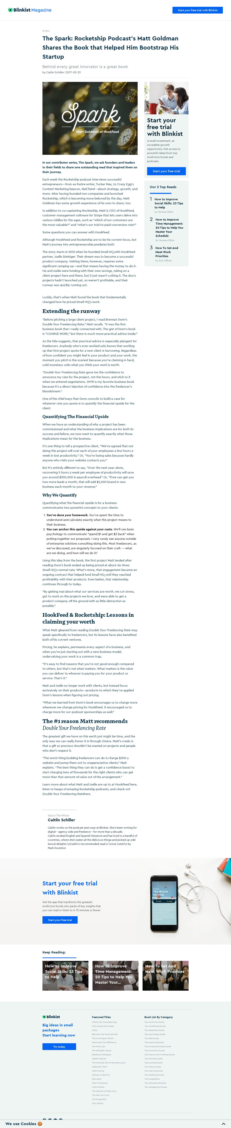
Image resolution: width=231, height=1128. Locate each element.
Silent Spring (98, 1070)
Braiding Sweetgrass (101, 1054)
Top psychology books (154, 1034)
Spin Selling (97, 1103)
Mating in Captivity (101, 1075)
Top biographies (152, 1079)
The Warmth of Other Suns (104, 1091)
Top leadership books (154, 1030)
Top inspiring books (153, 1070)
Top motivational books (155, 1083)
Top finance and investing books (159, 1054)
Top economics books (154, 1050)
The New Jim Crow (100, 1095)
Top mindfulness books (155, 1026)
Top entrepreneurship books (157, 1046)
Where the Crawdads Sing (104, 1022)
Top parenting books (154, 1042)
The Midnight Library (101, 1050)
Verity (94, 1030)
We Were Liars (98, 1046)
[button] (115, 1124)
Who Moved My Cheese (103, 1026)
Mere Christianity (100, 1083)
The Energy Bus (99, 1099)
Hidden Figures (99, 1058)
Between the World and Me (105, 1034)
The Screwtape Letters (102, 1038)
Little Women (98, 1087)
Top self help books (153, 1058)
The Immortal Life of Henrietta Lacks (108, 1062)
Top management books (155, 1087)
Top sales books (151, 1038)
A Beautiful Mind (99, 1066)
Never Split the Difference (104, 1042)
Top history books (152, 1066)
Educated (96, 1079)
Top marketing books (154, 1075)
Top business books (153, 1062)
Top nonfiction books (154, 1022)
